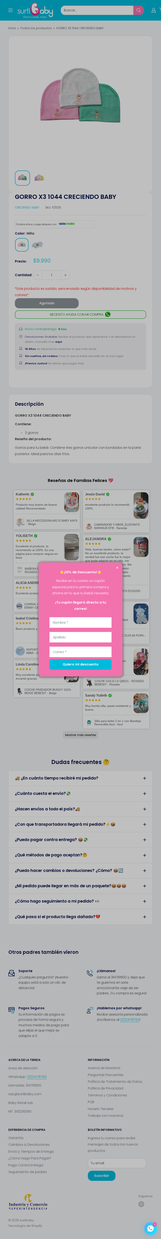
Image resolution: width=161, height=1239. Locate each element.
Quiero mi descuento (81, 664)
